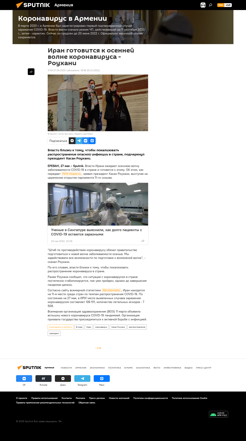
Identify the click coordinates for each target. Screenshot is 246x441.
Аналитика (143, 367)
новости (66, 367)
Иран (88, 327)
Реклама (80, 398)
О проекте (21, 398)
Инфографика (172, 367)
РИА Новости (71, 174)
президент (54, 333)
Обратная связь (86, 402)
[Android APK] (218, 414)
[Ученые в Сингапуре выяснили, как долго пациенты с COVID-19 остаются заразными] (98, 204)
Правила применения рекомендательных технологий (45, 402)
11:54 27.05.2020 (57, 70)
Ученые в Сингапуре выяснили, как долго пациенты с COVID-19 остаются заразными (96, 232)
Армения (80, 367)
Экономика (97, 367)
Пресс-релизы (97, 398)
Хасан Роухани (118, 327)
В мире (79, 327)
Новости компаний (119, 398)
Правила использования (44, 398)
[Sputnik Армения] (34, 9)
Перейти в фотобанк (83, 134)
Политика (114, 367)
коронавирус (101, 327)
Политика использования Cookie (189, 398)
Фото (156, 367)
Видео (189, 367)
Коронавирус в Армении (60, 327)
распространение (137, 327)
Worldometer (111, 290)
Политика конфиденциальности (150, 398)
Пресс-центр (203, 367)
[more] (143, 240)
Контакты (67, 398)
